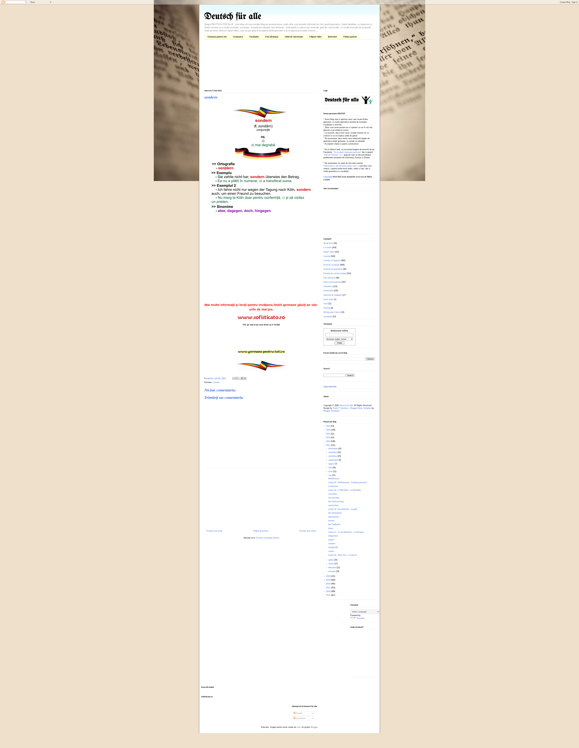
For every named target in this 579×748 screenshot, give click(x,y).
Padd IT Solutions (340, 408)
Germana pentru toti (217, 37)
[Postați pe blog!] (236, 378)
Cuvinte (216, 382)
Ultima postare (350, 37)
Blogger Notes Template (360, 408)
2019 (328, 580)
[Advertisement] (289, 65)
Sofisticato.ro (329, 166)
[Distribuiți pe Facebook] (242, 378)
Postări (298, 713)
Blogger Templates (331, 411)
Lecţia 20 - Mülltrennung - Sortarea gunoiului (347, 482)
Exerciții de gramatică (332, 269)
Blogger (314, 727)
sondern (331, 543)
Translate (360, 618)
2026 (328, 426)
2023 (328, 437)
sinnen (331, 551)
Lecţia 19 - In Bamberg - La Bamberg (344, 490)
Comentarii (300, 718)
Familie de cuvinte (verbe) (334, 273)
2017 (328, 587)
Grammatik (328, 290)
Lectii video (328, 299)
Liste (325, 303)
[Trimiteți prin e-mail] (233, 378)
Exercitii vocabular (331, 265)
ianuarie (332, 571)
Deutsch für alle (232, 16)
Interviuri (332, 37)
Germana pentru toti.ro (348, 166)
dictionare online (339, 330)
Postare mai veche (307, 531)
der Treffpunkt (334, 524)
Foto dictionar (271, 37)
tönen (330, 528)
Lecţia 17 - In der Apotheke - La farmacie (346, 532)
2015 (328, 595)
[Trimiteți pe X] (239, 378)
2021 (328, 445)
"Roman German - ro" (332, 155)
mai (330, 475)
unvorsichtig (333, 498)
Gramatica (238, 37)
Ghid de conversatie (294, 37)
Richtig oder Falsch (331, 312)
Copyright (327, 177)
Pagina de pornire (260, 531)
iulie (330, 467)
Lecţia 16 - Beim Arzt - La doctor (342, 555)
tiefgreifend (333, 536)
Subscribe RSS (329, 387)
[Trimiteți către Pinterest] (245, 378)
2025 (328, 430)
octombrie (333, 456)
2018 (328, 584)
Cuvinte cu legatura (331, 260)
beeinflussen (333, 478)
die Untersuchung (335, 501)
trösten (331, 520)
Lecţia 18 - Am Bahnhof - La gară (342, 509)
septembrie (333, 460)
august (331, 464)
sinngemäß (333, 547)
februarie (332, 567)
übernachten (333, 517)
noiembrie (332, 452)
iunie (330, 471)
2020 (328, 576)
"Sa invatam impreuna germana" (347, 152)
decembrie (333, 448)
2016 (328, 591)
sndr (298, 727)
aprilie (331, 560)
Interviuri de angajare (332, 295)
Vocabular (254, 37)
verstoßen (332, 494)
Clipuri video (315, 37)
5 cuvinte (327, 247)
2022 (328, 441)
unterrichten (333, 505)
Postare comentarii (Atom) (267, 538)
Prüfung (326, 308)
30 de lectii (328, 243)
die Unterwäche (335, 513)
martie (331, 563)
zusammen (333, 486)
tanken (331, 540)
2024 (328, 434)
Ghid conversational (332, 282)
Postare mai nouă (214, 531)
